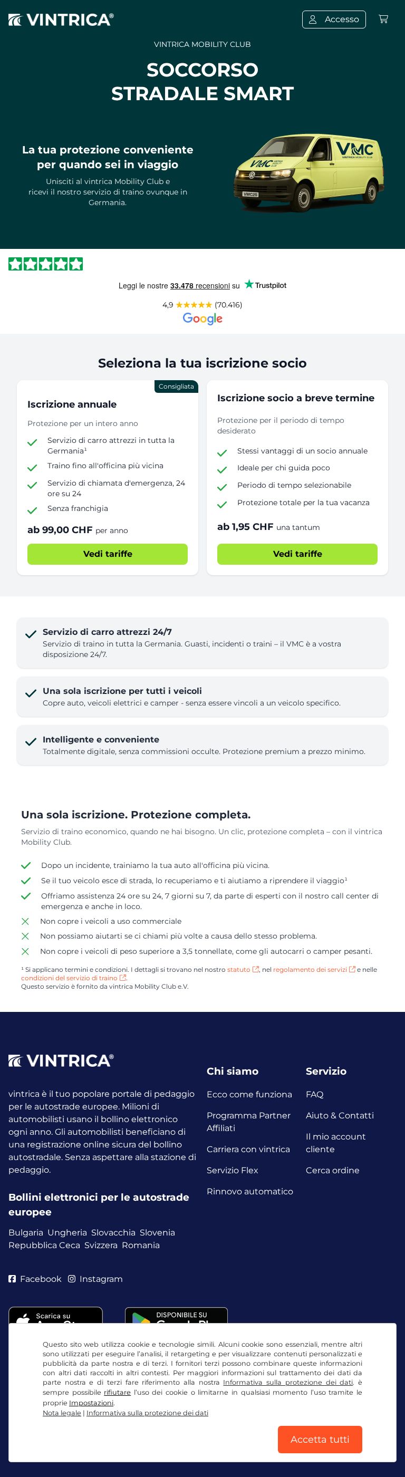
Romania (141, 1245)
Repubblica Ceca (44, 1245)
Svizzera (101, 1245)
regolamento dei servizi (310, 969)
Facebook (41, 1279)
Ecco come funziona (249, 1094)
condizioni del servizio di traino (69, 978)
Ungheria (67, 1233)
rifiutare (117, 1392)
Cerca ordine (333, 1170)
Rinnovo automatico (250, 1191)
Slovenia (157, 1233)
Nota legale (62, 1413)
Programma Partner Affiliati (249, 1122)
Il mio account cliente (336, 1143)
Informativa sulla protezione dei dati (288, 1382)
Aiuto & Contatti (340, 1116)
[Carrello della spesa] (383, 19)
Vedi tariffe (107, 554)
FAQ (314, 1094)
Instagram (101, 1279)
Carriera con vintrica (248, 1149)
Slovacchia (113, 1233)
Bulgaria (25, 1233)
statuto (238, 969)
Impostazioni (91, 1403)
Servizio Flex (232, 1170)
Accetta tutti (320, 1439)
